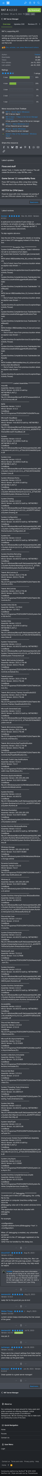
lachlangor (5, 1347)
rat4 (32, 14)
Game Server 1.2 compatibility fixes (18, 178)
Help (37, 1461)
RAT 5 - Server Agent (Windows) (18, 112)
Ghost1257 (5, 1253)
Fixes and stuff (9, 166)
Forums (4, 1434)
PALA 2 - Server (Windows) (16, 129)
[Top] (8, 1465)
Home (3, 1429)
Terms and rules (17, 1461)
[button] (3, 3)
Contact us (5, 1438)
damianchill (5, 1294)
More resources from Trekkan (14, 109)
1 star (5, 102)
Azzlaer (4, 216)
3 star (6, 89)
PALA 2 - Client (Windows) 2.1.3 (17, 124)
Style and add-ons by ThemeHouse (25, 1473)
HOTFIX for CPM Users (12, 190)
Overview (6, 24)
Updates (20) (19, 24)
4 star (6, 83)
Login (3, 1449)
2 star (6, 96)
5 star (6, 77)
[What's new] (34, 3)
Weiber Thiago (7, 1311)
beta (27, 14)
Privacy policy (29, 1461)
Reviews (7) (32, 24)
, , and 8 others (22, 47)
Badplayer (5, 1369)
